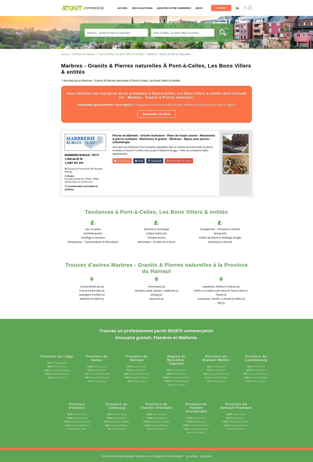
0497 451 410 (75, 163)
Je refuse (192, 456)
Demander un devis (156, 114)
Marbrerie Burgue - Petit (82, 155)
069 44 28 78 (74, 159)
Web (140, 160)
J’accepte (205, 456)
